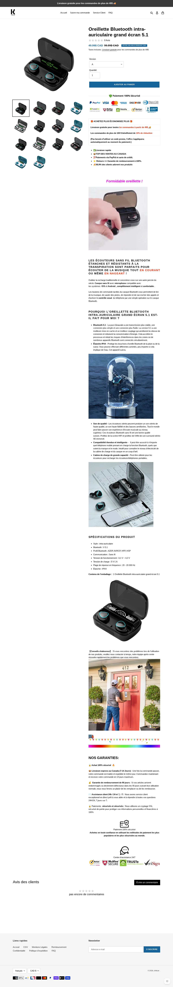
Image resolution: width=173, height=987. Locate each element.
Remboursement (58, 947)
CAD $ (33, 971)
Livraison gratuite (109, 50)
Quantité (93, 70)
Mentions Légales (39, 947)
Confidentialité (19, 951)
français (18, 971)
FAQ (54, 951)
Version (92, 59)
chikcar (156, 971)
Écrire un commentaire (147, 882)
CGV (25, 947)
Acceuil (16, 947)
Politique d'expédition (38, 951)
